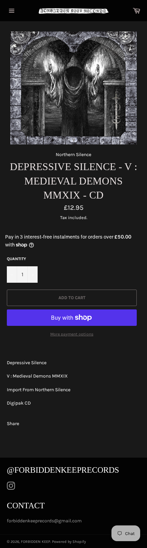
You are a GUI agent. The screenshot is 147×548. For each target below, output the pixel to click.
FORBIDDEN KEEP (35, 541)
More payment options (71, 334)
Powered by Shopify (69, 541)
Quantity (16, 258)
